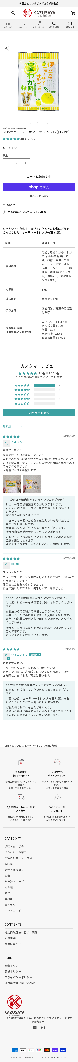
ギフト (9, 893)
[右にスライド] (47, 123)
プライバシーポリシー (18, 977)
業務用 (9, 899)
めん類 (9, 887)
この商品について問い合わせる (27, 212)
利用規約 (10, 938)
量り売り (10, 905)
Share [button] (11, 205)
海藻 (7, 875)
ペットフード (13, 910)
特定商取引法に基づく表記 (21, 932)
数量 (5, 155)
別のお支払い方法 (39, 196)
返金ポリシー (13, 965)
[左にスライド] (31, 123)
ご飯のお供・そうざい (18, 858)
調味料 (9, 864)
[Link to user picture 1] (12, 484)
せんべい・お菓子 (16, 852)
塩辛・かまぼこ (14, 870)
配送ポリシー (13, 971)
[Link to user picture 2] (32, 484)
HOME (6, 745)
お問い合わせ (13, 944)
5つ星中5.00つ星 (49, 373)
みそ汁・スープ (14, 881)
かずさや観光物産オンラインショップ (33, 1057)
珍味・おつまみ (14, 846)
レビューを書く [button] (39, 412)
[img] (11, 436)
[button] (11, 139)
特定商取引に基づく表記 (20, 983)
